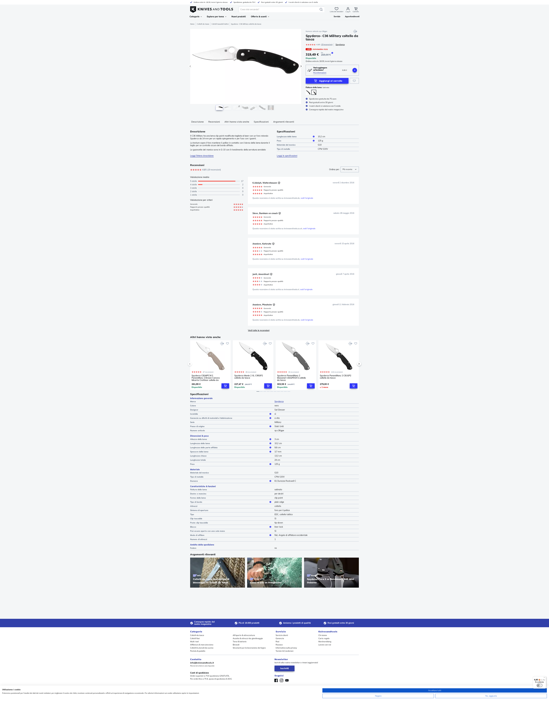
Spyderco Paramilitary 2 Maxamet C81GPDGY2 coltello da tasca (291, 377)
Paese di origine (197, 426)
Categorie (194, 16)
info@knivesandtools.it (202, 662)
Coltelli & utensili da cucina (201, 648)
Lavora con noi (324, 645)
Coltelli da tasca (203, 24)
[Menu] (544, 678)
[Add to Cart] (225, 385)
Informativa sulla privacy (286, 648)
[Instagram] (281, 680)
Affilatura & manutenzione (201, 645)
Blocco (193, 527)
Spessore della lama (199, 452)
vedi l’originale (307, 198)
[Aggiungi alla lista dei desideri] (354, 81)
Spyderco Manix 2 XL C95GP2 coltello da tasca (248, 376)
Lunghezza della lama (287, 136)
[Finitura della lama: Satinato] (314, 92)
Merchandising (324, 641)
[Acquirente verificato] (279, 182)
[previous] (194, 363)
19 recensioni (326, 44)
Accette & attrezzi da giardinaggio (248, 638)
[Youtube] (287, 680)
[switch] (539, 685)
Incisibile (194, 414)
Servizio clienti (282, 635)
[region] (245, 70)
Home (192, 24)
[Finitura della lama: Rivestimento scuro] (308, 92)
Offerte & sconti (259, 16)
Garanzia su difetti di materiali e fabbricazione (211, 418)
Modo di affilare (197, 535)
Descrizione (197, 121)
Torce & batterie (240, 641)
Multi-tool (194, 641)
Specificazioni (261, 121)
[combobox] (350, 169)
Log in (348, 11)
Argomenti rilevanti (283, 121)
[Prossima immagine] (301, 66)
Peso (279, 141)
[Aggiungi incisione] (354, 70)
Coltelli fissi (195, 638)
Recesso (279, 645)
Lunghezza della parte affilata (203, 447)
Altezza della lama (198, 439)
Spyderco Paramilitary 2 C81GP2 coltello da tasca (335, 376)
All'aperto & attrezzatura (244, 635)
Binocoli (236, 645)
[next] (354, 363)
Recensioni (214, 121)
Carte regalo (323, 638)
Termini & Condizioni (284, 651)
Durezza (194, 481)
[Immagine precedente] (190, 66)
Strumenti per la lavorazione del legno (249, 648)
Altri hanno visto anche (236, 121)
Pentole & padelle (197, 651)
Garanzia (280, 638)
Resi (277, 641)
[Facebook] (276, 680)
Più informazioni (319, 73)
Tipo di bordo (196, 502)
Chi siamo (322, 635)
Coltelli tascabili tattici (220, 24)
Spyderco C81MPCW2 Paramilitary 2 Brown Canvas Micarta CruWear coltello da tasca (206, 377)
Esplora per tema (215, 16)
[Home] (211, 9)
